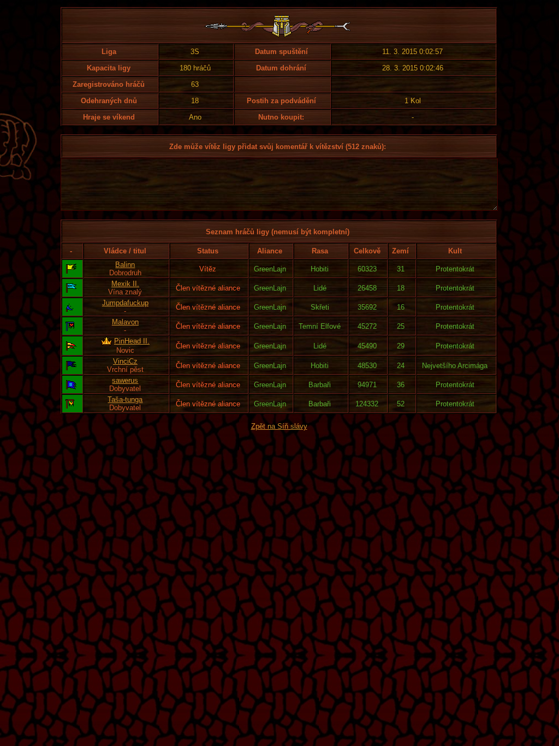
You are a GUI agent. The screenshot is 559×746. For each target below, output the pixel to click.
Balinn (125, 264)
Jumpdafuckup (125, 303)
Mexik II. (125, 284)
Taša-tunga (125, 399)
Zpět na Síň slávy (279, 426)
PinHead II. (132, 341)
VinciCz (125, 361)
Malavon (125, 322)
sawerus (125, 380)
